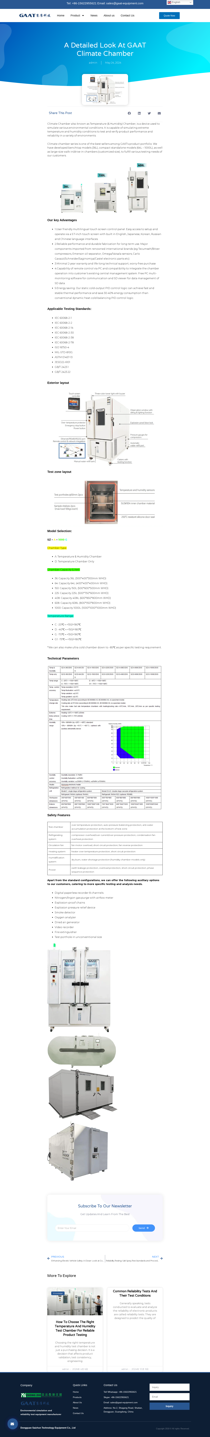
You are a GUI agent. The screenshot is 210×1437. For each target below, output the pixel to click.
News (94, 15)
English (175, 2)
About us (109, 15)
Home (60, 15)
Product (75, 15)
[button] (129, 113)
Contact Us (127, 15)
